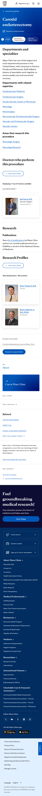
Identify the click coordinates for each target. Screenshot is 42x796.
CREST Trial (7, 425)
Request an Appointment (15, 31)
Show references (9, 404)
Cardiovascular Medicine (14, 91)
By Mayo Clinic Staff (10, 339)
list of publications (16, 240)
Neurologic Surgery (11, 141)
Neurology (7, 106)
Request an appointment (14, 352)
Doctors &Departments (19, 39)
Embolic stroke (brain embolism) (14, 431)
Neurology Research (12, 147)
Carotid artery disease (11, 420)
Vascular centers (10, 126)
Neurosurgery (9, 111)
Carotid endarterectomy (13, 479)
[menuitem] (7, 39)
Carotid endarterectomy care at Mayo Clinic (18, 344)
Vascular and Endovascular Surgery (18, 121)
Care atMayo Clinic (32, 39)
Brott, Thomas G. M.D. (28, 286)
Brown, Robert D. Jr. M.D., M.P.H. (27, 311)
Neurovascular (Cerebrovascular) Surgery (21, 116)
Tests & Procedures (12, 11)
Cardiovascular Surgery (13, 96)
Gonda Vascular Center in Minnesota (19, 101)
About (7, 39)
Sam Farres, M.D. (26, 199)
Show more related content (12, 436)
